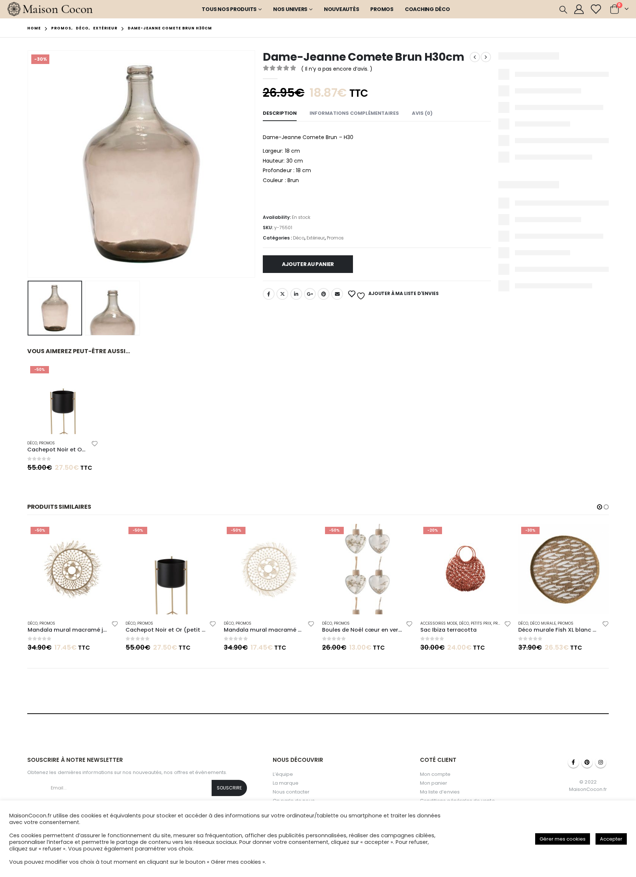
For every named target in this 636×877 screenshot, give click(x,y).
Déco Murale (543, 623)
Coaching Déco (427, 9)
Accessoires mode (438, 623)
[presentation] (29, 164)
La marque (286, 783)
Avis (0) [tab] (422, 113)
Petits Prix (481, 623)
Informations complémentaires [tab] (354, 113)
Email (337, 294)
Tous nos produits (229, 9)
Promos (381, 9)
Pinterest (323, 294)
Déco (298, 238)
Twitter (282, 294)
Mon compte (435, 774)
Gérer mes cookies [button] (563, 838)
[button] (599, 507)
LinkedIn (296, 294)
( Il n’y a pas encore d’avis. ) (336, 68)
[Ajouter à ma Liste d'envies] (95, 444)
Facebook (269, 294)
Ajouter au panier (308, 264)
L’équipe (283, 774)
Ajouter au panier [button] (86, 375)
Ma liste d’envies (440, 791)
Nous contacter (291, 791)
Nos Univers (290, 9)
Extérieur (316, 238)
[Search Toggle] (563, 9)
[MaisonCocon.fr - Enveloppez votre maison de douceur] (50, 9)
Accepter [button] (611, 838)
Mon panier (434, 783)
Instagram (600, 762)
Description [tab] (280, 113)
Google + (310, 294)
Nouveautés (341, 9)
